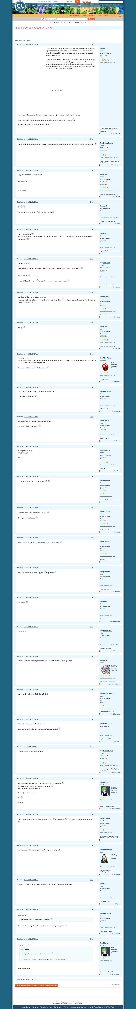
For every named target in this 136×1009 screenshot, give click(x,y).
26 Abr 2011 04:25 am (31, 845)
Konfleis (106, 512)
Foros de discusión (20, 40)
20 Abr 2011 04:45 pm (31, 778)
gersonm (106, 480)
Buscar (91, 19)
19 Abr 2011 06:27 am (31, 689)
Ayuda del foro (80, 22)
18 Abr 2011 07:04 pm (31, 508)
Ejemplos (106, 15)
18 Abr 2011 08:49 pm (31, 567)
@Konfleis (117, 532)
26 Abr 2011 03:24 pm (31, 909)
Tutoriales (47, 6)
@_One (118, 903)
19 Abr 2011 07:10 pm (31, 747)
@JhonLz (117, 741)
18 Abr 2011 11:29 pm (31, 627)
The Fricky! (107, 358)
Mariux (106, 297)
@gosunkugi (117, 874)
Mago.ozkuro (108, 693)
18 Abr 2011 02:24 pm (31, 229)
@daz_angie (117, 411)
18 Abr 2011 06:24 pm (31, 417)
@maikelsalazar (116, 808)
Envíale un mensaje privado (106, 62)
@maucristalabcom (115, 684)
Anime (113, 15)
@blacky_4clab (116, 165)
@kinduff (117, 440)
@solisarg (117, 470)
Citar (91, 44)
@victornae (117, 651)
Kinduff (106, 421)
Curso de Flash (93, 1007)
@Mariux (117, 317)
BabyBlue (64, 1002)
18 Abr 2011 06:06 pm (31, 387)
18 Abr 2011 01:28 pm (31, 202)
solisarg (106, 450)
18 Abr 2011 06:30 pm (31, 446)
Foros (33, 6)
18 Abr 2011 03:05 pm (31, 292)
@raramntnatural (115, 621)
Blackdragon (108, 143)
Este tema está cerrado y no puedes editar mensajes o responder (36, 985)
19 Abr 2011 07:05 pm (31, 719)
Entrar (77, 1)
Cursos (56, 6)
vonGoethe (107, 723)
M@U (105, 660)
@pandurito (117, 591)
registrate (87, 2)
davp (105, 601)
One (104, 884)
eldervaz (106, 263)
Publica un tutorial (74, 15)
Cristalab (77, 1002)
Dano (105, 174)
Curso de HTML (104, 1007)
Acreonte (106, 233)
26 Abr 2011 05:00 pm (31, 939)
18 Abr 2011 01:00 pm (31, 170)
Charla (29, 40)
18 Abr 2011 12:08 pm (31, 44)
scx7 (105, 206)
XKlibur (106, 48)
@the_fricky (117, 381)
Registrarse (54, 22)
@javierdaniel (116, 196)
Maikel (105, 782)
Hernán (106, 542)
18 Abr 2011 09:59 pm (31, 597)
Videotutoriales (67, 6)
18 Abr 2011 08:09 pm (31, 538)
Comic (78, 6)
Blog (40, 6)
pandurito (107, 571)
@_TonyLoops (116, 714)
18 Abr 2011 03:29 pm (31, 354)
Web (114, 62)
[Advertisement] (68, 34)
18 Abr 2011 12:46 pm (31, 139)
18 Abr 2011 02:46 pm (31, 259)
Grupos (67, 22)
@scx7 (118, 223)
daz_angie (107, 391)
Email (114, 157)
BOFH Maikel (78, 48)
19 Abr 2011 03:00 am (31, 656)
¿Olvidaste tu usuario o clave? (44, 1)
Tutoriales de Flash (46, 1007)
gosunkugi (107, 849)
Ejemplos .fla (58, 1007)
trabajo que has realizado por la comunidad (80, 59)
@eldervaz (117, 287)
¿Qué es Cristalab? (88, 15)
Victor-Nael (107, 631)
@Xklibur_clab (116, 133)
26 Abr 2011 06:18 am (31, 880)
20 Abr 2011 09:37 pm (31, 814)
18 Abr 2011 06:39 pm (31, 476)
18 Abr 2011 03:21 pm (31, 323)
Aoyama (106, 818)
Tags (98, 15)
